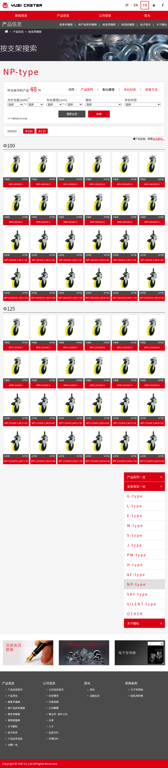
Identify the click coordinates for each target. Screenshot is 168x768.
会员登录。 (159, 138)
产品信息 (63, 15)
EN (136, 5)
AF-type (136, 574)
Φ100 (29, 131)
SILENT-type (142, 603)
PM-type (136, 554)
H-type (135, 564)
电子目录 (145, 24)
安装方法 (151, 89)
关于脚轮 (161, 24)
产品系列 (87, 89)
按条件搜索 (66, 24)
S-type (135, 535)
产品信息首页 (15, 689)
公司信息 (105, 15)
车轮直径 (108, 89)
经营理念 (54, 695)
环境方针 (54, 738)
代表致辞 (54, 701)
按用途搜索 (128, 24)
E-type (135, 515)
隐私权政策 (137, 695)
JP (126, 5)
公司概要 (54, 708)
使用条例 (131, 683)
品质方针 (54, 732)
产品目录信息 (15, 738)
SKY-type (137, 594)
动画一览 (13, 744)
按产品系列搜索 (87, 24)
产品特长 (13, 695)
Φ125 (42, 131)
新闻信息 (21, 15)
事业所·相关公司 (58, 714)
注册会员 (95, 695)
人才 (51, 726)
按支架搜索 (109, 24)
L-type (134, 505)
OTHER (135, 613)
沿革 (51, 720)
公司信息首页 (56, 689)
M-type (135, 525)
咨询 (147, 15)
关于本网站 (137, 689)
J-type (134, 545)
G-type (135, 496)
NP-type (136, 584)
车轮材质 (130, 89)
